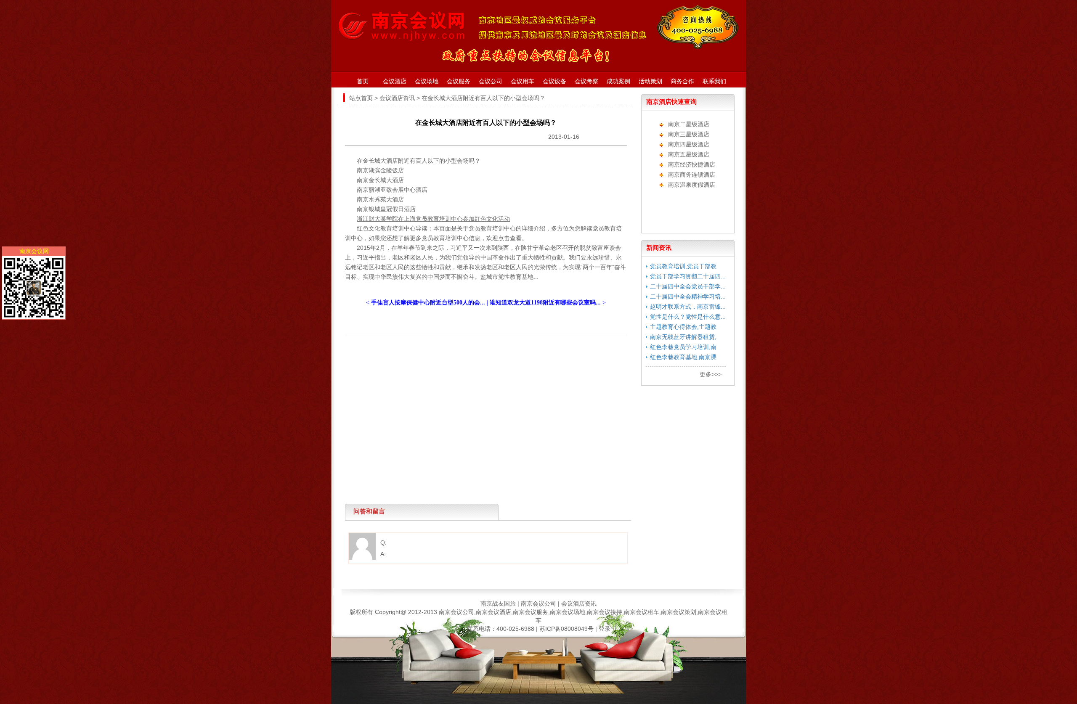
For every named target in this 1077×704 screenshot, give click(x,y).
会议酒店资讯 (397, 98)
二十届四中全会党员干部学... (688, 286)
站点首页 (361, 98)
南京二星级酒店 (688, 124)
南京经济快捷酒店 (691, 164)
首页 (363, 81)
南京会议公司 (538, 603)
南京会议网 (34, 251)
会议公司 (490, 81)
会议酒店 (394, 81)
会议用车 (522, 81)
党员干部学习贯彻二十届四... (688, 276)
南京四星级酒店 (688, 144)
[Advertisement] (484, 354)
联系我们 (714, 81)
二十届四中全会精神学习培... (688, 296)
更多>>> (711, 374)
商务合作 (682, 81)
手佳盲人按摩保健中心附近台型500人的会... (428, 302)
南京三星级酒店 (688, 134)
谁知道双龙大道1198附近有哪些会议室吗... (545, 302)
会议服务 (458, 81)
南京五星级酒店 (688, 154)
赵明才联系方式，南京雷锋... (688, 306)
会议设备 (554, 81)
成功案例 (618, 81)
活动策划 (650, 81)
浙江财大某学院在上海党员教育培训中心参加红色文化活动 (433, 218)
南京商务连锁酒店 (691, 174)
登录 (604, 628)
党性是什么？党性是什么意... (688, 316)
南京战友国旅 (498, 603)
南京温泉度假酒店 (691, 184)
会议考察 (586, 81)
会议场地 (426, 81)
